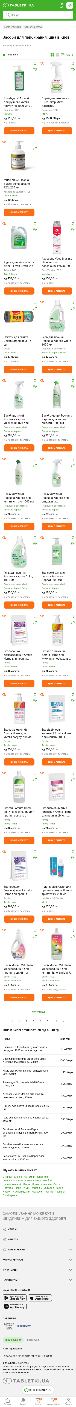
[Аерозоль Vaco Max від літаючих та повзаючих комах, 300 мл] (57, 237)
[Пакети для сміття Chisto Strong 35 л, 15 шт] (19, 316)
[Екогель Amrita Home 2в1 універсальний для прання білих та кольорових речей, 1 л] (19, 787)
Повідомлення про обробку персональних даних (27, 1356)
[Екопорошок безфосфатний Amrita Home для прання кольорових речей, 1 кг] (19, 630)
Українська (11, 1339)
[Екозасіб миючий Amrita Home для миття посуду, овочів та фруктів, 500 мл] (19, 708)
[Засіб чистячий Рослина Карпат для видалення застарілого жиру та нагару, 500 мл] (57, 473)
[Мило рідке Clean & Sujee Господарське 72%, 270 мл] (19, 156)
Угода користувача (12, 1348)
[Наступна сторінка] (63, 1021)
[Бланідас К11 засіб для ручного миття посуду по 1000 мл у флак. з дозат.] (19, 77)
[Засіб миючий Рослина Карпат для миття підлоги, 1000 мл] (57, 394)
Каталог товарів (12, 27)
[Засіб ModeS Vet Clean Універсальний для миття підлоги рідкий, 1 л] (57, 944)
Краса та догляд (33, 27)
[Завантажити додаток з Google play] (15, 1297)
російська (33, 1339)
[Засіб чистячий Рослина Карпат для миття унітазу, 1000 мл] (19, 473)
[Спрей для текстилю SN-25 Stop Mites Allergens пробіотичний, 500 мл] (57, 77)
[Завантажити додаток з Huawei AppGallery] (15, 1306)
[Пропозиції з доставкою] (42, 63)
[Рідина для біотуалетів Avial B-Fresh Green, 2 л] (19, 237)
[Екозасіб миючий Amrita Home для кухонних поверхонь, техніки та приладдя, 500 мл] (57, 630)
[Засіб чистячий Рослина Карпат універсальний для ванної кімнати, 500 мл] (19, 394)
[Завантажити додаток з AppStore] (40, 1297)
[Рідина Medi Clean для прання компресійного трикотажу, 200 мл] (57, 865)
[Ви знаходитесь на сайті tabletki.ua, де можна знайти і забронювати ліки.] (18, 5)
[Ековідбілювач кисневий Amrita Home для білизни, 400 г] (57, 708)
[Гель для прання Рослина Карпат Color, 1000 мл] (19, 551)
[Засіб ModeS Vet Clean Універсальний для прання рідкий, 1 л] (19, 944)
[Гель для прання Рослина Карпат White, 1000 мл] (56, 316)
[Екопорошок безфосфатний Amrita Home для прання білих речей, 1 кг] (19, 865)
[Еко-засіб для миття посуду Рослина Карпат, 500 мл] (57, 551)
